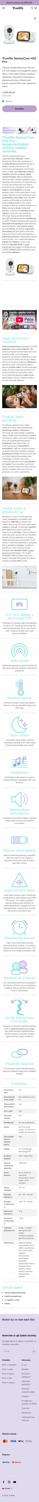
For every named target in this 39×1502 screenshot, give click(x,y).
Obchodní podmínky (26, 1383)
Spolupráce (26, 1412)
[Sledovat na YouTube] (14, 1482)
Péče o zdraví (8, 1373)
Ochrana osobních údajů (28, 1390)
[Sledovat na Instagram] (9, 1482)
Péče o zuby (7, 1369)
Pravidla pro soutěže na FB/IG (29, 1402)
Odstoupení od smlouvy (28, 1418)
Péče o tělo (7, 1378)
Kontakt (25, 1369)
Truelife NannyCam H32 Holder (15, 245)
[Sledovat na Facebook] (3, 1482)
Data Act (25, 1408)
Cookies (25, 1396)
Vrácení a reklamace (26, 1375)
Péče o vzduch (8, 1382)
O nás (24, 1365)
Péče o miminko (9, 1365)
